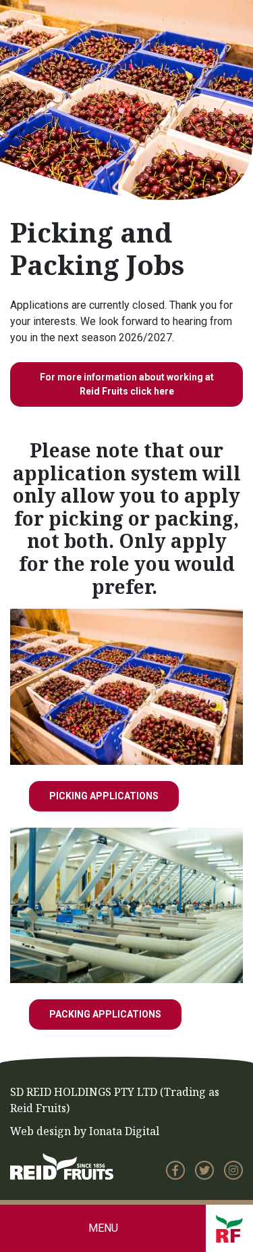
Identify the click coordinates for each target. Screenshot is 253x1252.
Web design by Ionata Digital (84, 1131)
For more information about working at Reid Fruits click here (127, 384)
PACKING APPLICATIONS (105, 1014)
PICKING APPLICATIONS (104, 796)
